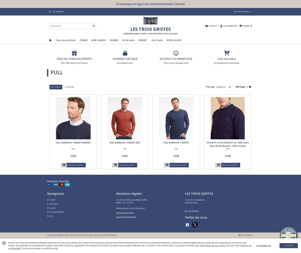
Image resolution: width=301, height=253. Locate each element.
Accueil (51, 200)
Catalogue (53, 204)
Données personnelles (126, 217)
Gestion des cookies (125, 212)
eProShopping (110, 235)
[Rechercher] (94, 26)
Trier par (210, 86)
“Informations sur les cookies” (212, 245)
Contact (52, 208)
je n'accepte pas (263, 245)
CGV (50, 216)
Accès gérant (246, 235)
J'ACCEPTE (288, 245)
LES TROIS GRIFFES (56, 212)
